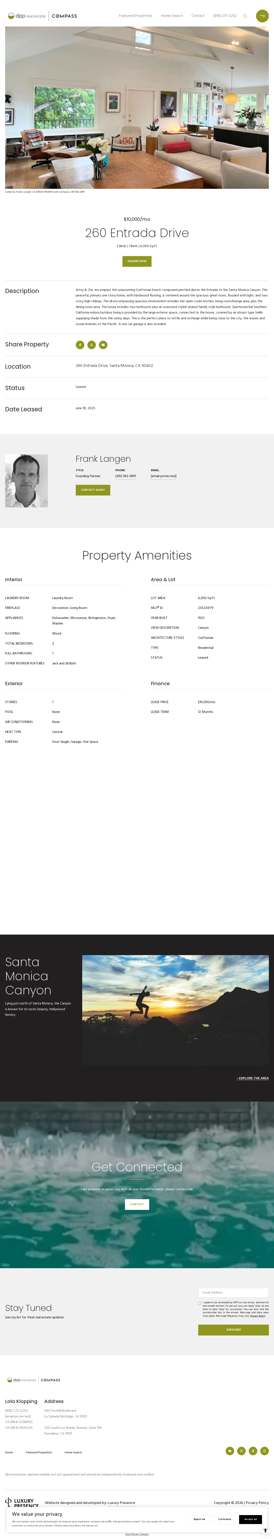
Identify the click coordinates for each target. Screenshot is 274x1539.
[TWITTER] (241, 1451)
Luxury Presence (121, 1503)
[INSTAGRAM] (264, 1451)
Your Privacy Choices (137, 1534)
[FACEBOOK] (253, 1451)
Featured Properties (135, 16)
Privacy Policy (257, 1316)
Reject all (199, 1519)
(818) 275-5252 (225, 16)
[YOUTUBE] (230, 1451)
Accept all (250, 1519)
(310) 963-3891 (125, 476)
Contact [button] (137, 1204)
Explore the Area (254, 1078)
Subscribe (233, 1329)
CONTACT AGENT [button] (93, 490)
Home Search (172, 16)
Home (9, 1452)
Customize (224, 1519)
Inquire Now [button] (137, 261)
